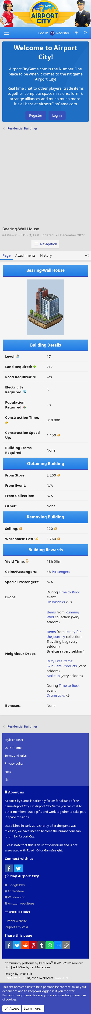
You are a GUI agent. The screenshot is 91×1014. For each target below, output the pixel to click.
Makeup (53, 675)
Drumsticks (56, 601)
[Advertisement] (45, 179)
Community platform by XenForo (44, 965)
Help (8, 771)
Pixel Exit (26, 974)
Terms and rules (16, 755)
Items (51, 612)
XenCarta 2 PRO (16, 978)
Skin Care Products (62, 666)
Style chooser (14, 740)
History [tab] (46, 255)
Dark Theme (13, 747)
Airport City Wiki (16, 927)
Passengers (61, 571)
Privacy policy (14, 763)
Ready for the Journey (64, 634)
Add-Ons (19, 967)
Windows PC (16, 897)
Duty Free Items (59, 661)
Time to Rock (69, 592)
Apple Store (15, 891)
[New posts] (76, 33)
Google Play (16, 885)
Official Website (16, 921)
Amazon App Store (20, 903)
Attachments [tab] (25, 255)
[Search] (85, 33)
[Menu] (6, 32)
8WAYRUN (61, 978)
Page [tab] (6, 255)
